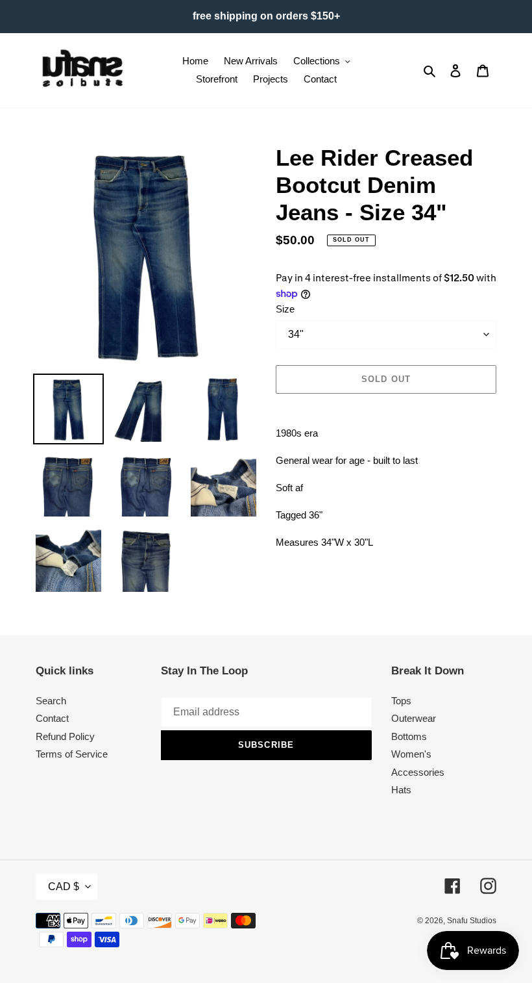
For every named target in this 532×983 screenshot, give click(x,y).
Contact (52, 718)
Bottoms (409, 736)
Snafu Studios (471, 920)
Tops (401, 700)
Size (285, 308)
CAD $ (63, 886)
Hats (401, 789)
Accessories (417, 772)
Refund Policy (65, 736)
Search (51, 700)
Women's (411, 754)
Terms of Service (72, 754)
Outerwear (413, 718)
